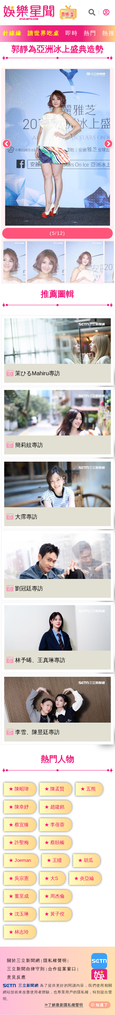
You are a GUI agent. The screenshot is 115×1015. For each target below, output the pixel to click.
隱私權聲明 (55, 960)
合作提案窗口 (62, 968)
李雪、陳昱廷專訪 (37, 732)
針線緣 (12, 33)
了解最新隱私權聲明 (65, 1005)
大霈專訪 (26, 517)
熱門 (90, 33)
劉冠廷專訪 (29, 588)
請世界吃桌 (44, 33)
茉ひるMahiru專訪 (37, 373)
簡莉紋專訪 (29, 445)
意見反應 (16, 977)
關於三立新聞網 (23, 960)
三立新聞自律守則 (26, 968)
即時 (71, 33)
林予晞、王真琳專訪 (40, 660)
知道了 (102, 1005)
